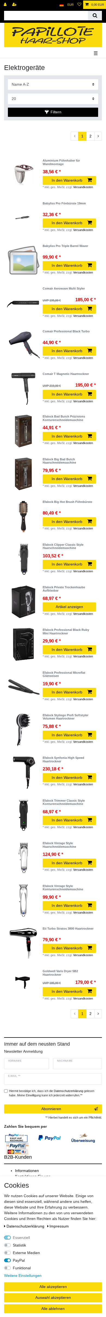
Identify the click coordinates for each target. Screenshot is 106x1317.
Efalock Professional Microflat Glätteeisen (64, 674)
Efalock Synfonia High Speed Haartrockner (63, 759)
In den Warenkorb (67, 180)
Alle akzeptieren (53, 1286)
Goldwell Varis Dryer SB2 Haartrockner (60, 972)
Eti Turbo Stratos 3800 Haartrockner (68, 928)
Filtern (56, 112)
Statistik (19, 1245)
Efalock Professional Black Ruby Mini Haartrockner (66, 631)
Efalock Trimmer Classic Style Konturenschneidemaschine (64, 802)
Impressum (59, 1226)
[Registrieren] (15, 5)
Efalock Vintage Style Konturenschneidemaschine (63, 887)
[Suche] (95, 15)
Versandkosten (83, 187)
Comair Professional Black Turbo (66, 331)
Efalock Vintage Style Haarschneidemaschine (59, 844)
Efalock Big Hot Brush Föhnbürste (67, 501)
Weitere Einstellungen (23, 1275)
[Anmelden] (6, 5)
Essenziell (21, 1237)
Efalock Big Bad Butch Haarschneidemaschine (59, 461)
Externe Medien (26, 1253)
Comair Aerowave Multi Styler (64, 288)
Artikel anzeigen (69, 607)
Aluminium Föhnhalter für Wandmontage (61, 162)
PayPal (19, 1260)
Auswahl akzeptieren (53, 1297)
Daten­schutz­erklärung (26, 1226)
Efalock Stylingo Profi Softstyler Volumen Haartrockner (65, 717)
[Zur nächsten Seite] (98, 136)
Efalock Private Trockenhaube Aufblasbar (64, 589)
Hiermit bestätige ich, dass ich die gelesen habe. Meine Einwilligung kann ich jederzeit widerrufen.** (51, 1093)
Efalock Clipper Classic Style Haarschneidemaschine (63, 546)
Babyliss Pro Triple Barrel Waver (65, 246)
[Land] (62, 5)
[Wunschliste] (79, 5)
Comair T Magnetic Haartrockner (66, 373)
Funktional (22, 1268)
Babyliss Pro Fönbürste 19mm (64, 203)
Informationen (27, 1170)
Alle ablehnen (53, 1308)
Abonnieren (51, 1109)
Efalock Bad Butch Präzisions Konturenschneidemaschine (64, 418)
